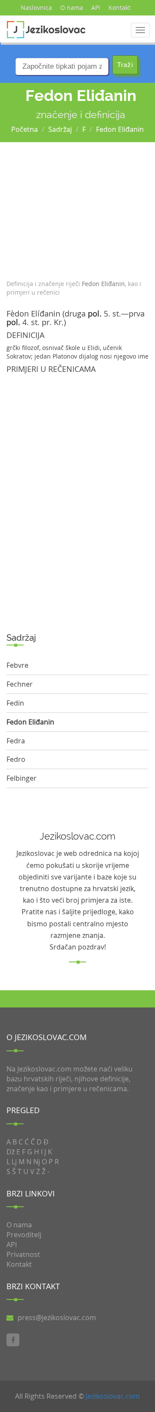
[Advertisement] (77, 209)
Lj (14, 1161)
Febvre (17, 665)
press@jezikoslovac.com (57, 1317)
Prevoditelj (23, 1234)
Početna (24, 129)
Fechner (19, 684)
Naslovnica (36, 7)
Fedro (15, 759)
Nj (36, 1161)
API (95, 7)
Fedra (15, 741)
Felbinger (21, 778)
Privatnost (23, 1254)
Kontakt (119, 7)
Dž (10, 1151)
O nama (71, 7)
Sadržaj (60, 129)
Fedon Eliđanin (120, 129)
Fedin (15, 703)
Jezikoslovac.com (113, 1396)
